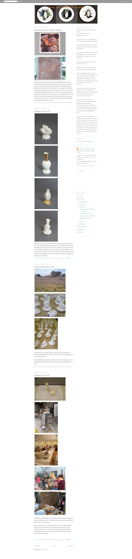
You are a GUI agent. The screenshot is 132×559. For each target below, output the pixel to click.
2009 (80, 232)
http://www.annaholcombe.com (85, 141)
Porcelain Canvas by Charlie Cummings (48, 30)
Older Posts (71, 546)
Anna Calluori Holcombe (66, 7)
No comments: (68, 102)
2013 (80, 194)
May (81, 221)
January (82, 226)
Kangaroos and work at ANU (44, 267)
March (82, 224)
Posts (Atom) (44, 549)
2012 (80, 197)
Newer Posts (37, 546)
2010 (80, 230)
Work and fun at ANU (42, 375)
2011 (80, 199)
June (81, 207)
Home (54, 546)
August (82, 204)
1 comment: (68, 258)
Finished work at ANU (42, 111)
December (83, 202)
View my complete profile (85, 165)
